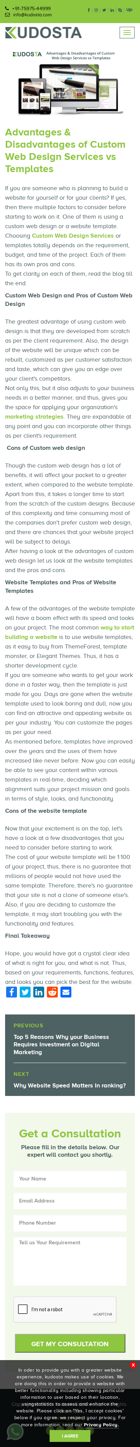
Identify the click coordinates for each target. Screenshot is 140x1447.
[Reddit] (52, 993)
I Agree (70, 1436)
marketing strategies (34, 416)
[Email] (65, 992)
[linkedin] (112, 10)
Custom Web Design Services (73, 235)
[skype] (120, 10)
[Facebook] (11, 993)
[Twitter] (25, 993)
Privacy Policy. (101, 1424)
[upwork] (129, 9)
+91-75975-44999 (31, 8)
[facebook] (89, 10)
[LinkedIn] (38, 993)
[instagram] (96, 10)
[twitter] (104, 10)
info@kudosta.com (32, 14)
